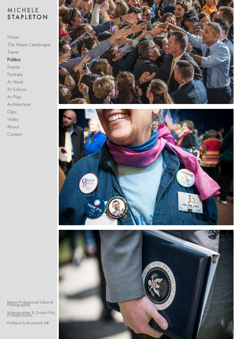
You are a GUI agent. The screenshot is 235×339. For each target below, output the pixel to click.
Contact (14, 134)
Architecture (19, 104)
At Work (15, 82)
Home (13, 37)
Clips (12, 112)
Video (13, 119)
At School (16, 89)
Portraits (15, 74)
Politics (14, 59)
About (13, 127)
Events (13, 67)
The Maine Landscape (28, 44)
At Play (14, 97)
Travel (13, 52)
